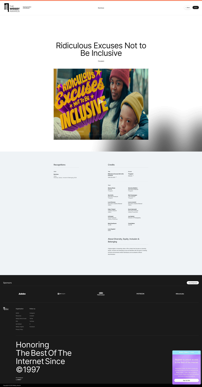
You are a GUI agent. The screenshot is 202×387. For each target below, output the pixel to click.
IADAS (17, 313)
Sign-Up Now (186, 380)
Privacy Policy (19, 329)
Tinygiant (101, 61)
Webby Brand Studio (21, 318)
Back (188, 7)
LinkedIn (32, 315)
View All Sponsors (192, 282)
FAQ (17, 321)
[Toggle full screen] (143, 135)
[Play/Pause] (59, 135)
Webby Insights (20, 326)
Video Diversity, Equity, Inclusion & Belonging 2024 (65, 176)
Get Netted (19, 324)
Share (195, 7)
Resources (18, 315)
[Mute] (138, 135)
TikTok (31, 318)
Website (130, 175)
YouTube (32, 321)
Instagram (32, 313)
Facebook (32, 326)
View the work (111, 177)
